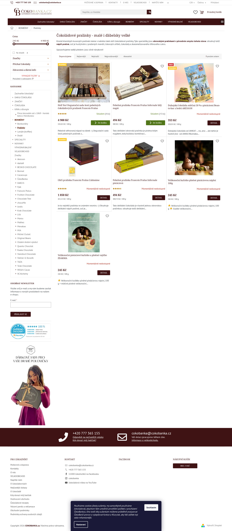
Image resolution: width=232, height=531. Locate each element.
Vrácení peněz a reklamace (22, 506)
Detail (213, 123)
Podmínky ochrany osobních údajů (26, 514)
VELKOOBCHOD (140, 2)
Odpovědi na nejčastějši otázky (88, 437)
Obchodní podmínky (19, 510)
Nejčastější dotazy (18, 487)
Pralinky (21, 127)
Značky (18, 155)
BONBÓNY (19, 119)
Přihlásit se (20, 314)
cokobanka (74, 478)
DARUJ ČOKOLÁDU (23, 97)
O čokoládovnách (18, 483)
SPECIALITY (20, 139)
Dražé (19, 135)
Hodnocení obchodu (19, 499)
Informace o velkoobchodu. (145, 440)
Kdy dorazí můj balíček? (84, 440)
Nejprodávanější (111, 56)
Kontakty (113, 2)
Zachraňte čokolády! (24, 93)
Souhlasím (151, 507)
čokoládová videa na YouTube (82, 482)
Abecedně (128, 56)
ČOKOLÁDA (20, 105)
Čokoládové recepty (19, 502)
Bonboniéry (22, 123)
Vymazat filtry (29, 75)
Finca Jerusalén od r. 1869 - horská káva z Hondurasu (33, 114)
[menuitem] (46, 22)
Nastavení (81, 524)
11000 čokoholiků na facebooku (84, 474)
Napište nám (157, 2)
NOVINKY (19, 143)
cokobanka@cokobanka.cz (151, 433)
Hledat (149, 12)
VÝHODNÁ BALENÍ (23, 147)
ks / (185, 465)
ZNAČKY (18, 101)
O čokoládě (15, 491)
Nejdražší (95, 56)
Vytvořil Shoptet (214, 525)
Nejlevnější (81, 56)
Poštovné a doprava (93, 2)
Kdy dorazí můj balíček (20, 495)
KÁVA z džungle (22, 109)
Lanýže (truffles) (24, 131)
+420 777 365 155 (86, 433)
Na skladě (22, 53)
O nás (125, 2)
